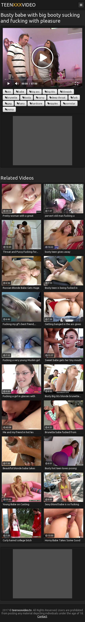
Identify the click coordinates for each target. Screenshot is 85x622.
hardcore (37, 103)
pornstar (70, 103)
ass (9, 91)
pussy (10, 109)
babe (21, 91)
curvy (41, 97)
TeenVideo (18, 4)
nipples (54, 103)
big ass (35, 91)
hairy (22, 103)
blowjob (67, 91)
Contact (42, 616)
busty (28, 97)
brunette (12, 97)
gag (9, 103)
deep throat (58, 97)
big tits (51, 91)
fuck (75, 97)
